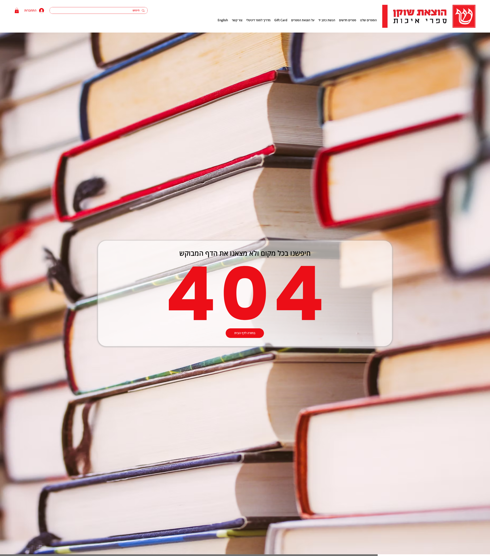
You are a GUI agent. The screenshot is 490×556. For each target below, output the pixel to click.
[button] (17, 10)
